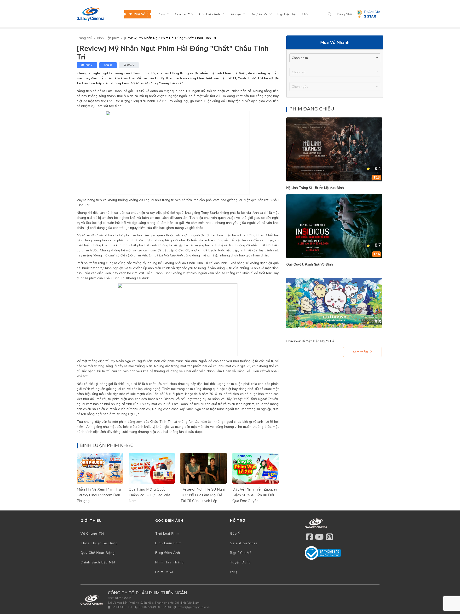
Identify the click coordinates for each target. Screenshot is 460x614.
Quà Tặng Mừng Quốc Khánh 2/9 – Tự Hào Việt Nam (150, 495)
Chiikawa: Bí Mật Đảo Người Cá (310, 341)
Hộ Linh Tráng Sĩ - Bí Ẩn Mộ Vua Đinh (315, 187)
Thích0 (88, 65)
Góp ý (235, 533)
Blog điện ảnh (167, 552)
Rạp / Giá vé (241, 552)
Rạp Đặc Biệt (287, 14)
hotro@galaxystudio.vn (194, 607)
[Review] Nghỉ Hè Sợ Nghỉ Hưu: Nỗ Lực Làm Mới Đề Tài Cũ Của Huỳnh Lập (202, 495)
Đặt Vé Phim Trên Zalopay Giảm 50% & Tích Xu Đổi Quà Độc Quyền (254, 495)
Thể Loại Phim (167, 533)
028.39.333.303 (121, 607)
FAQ (233, 572)
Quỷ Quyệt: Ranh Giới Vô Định (309, 264)
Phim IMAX (164, 572)
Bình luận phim (108, 38)
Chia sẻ (108, 65)
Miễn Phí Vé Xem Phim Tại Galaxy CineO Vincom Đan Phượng (99, 495)
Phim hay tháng (169, 562)
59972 (130, 65)
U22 (305, 14)
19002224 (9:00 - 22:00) (155, 607)
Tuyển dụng (240, 562)
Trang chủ (84, 38)
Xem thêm (360, 352)
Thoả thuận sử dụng (99, 543)
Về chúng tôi (92, 533)
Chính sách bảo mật (97, 562)
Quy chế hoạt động (97, 552)
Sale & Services (244, 543)
